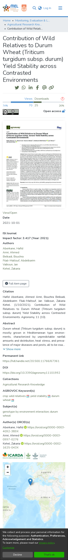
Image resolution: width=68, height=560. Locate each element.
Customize (8, 547)
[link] (24, 384)
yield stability (38, 396)
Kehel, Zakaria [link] (11, 269)
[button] (34, 8)
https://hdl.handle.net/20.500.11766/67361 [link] (31, 361)
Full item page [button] (17, 284)
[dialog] (34, 544)
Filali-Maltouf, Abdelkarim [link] (19, 261)
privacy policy (46, 543)
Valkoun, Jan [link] (10, 264)
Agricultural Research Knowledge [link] (25, 24)
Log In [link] (47, 8)
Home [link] (7, 21)
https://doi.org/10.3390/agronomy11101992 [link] (31, 373)
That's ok (49, 554)
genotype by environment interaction (26, 412)
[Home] (10, 8)
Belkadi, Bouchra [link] (13, 257)
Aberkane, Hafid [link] (13, 248)
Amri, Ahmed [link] (11, 252)
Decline (17, 554)
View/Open (10, 213)
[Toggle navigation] (60, 8)
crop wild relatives (14, 396)
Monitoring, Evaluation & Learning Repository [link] (33, 21)
